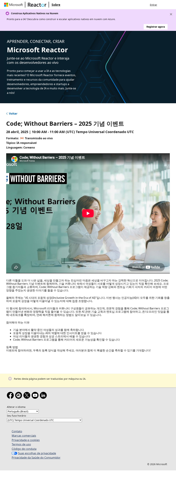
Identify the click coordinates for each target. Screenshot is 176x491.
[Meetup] (19, 396)
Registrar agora (155, 26)
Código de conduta (24, 449)
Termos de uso (21, 444)
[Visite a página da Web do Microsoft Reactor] (37, 4)
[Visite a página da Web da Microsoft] (14, 4)
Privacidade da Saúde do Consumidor (36, 457)
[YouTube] (36, 396)
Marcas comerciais (24, 435)
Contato (17, 431)
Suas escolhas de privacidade (37, 453)
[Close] (171, 14)
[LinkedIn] (44, 396)
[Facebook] (11, 396)
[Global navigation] (163, 4)
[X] (27, 396)
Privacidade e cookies (26, 440)
